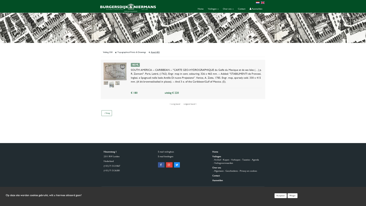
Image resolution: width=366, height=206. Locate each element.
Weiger (292, 195)
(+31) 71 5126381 (112, 170)
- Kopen (225, 159)
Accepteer (280, 195)
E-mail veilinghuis (166, 151)
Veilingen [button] (212, 8)
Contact (241, 8)
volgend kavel (190, 104)
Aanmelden (256, 8)
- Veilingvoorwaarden (222, 163)
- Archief (216, 159)
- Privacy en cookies (247, 171)
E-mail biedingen (165, 156)
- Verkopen (234, 159)
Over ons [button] (227, 8)
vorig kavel (175, 104)
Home (201, 8)
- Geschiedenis (231, 171)
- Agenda (254, 159)
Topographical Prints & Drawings (132, 52)
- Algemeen (218, 171)
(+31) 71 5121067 (112, 166)
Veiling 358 (108, 52)
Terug (107, 113)
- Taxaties (245, 159)
